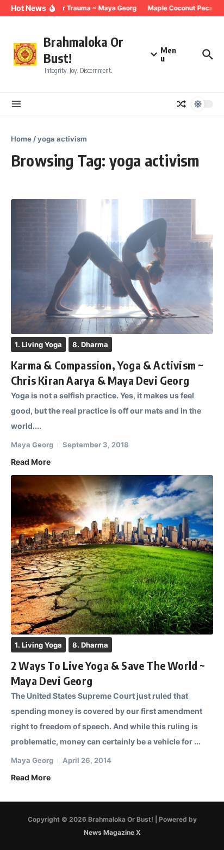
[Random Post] (181, 104)
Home (21, 138)
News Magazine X (112, 832)
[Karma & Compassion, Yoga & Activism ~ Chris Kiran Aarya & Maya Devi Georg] (112, 266)
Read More (31, 461)
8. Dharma (90, 344)
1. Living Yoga (38, 344)
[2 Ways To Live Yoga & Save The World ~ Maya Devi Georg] (112, 555)
